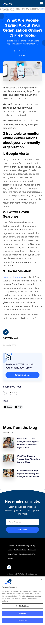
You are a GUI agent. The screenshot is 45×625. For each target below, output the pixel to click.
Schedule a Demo (22, 375)
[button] (41, 3)
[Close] (41, 579)
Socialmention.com (12, 277)
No (43, 9)
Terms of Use (12, 546)
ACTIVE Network (10, 338)
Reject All (22, 613)
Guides (22, 55)
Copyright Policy (23, 546)
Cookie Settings (22, 606)
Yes (40, 9)
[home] (7, 3)
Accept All (22, 620)
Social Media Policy (20, 550)
